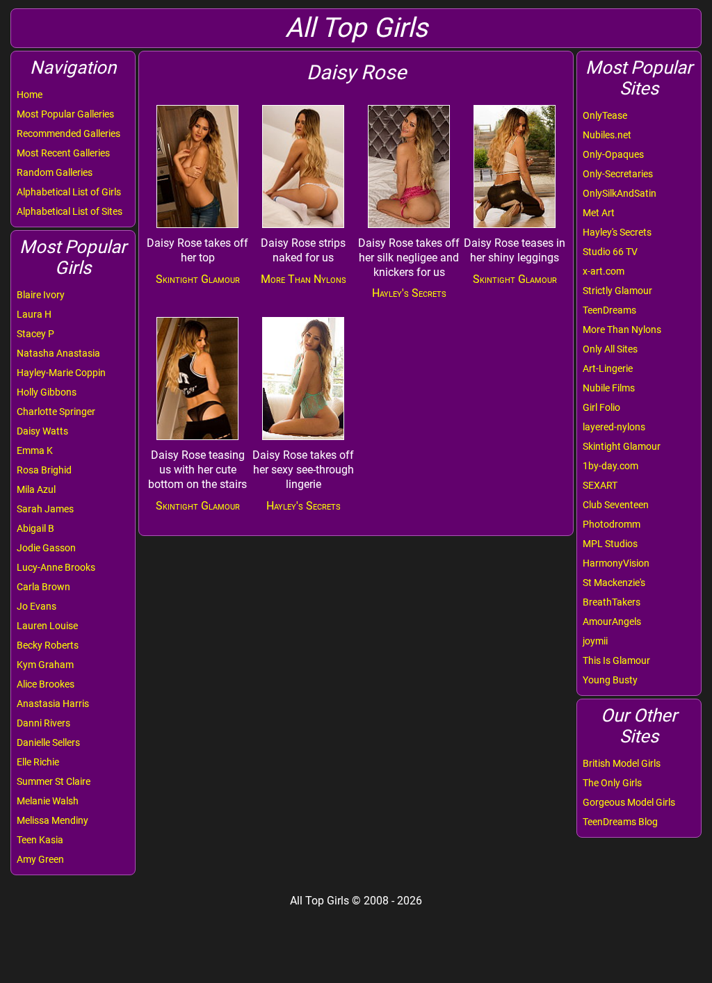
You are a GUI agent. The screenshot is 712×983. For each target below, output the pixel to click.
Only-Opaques (613, 154)
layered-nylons (614, 426)
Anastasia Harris (53, 703)
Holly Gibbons (46, 392)
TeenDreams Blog (620, 821)
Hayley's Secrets (617, 232)
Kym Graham (45, 664)
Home (29, 94)
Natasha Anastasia (58, 353)
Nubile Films (609, 387)
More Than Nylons (622, 329)
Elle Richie (38, 761)
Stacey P (35, 333)
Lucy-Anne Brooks (56, 567)
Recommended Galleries (68, 133)
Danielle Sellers (48, 742)
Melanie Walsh (48, 800)
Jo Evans (36, 606)
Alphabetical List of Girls (69, 191)
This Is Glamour (616, 660)
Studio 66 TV (610, 251)
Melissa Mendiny (52, 820)
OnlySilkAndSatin (619, 193)
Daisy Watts (42, 431)
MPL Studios (610, 543)
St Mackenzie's (614, 582)
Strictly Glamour (617, 290)
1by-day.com (610, 465)
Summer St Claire (53, 781)
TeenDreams (609, 310)
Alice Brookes (45, 684)
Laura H (34, 314)
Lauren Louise (47, 625)
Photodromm (611, 524)
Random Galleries (54, 172)
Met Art (599, 212)
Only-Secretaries (618, 173)
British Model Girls (622, 763)
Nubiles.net (607, 134)
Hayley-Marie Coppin (61, 372)
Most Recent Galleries (63, 153)
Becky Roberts (48, 645)
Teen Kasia (40, 839)
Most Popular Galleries (65, 114)
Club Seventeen (616, 504)
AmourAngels (612, 621)
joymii (595, 641)
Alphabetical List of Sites (69, 211)
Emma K (35, 450)
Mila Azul (36, 489)
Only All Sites (610, 349)
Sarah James (45, 508)
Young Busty (610, 679)
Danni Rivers (43, 723)
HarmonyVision (616, 563)
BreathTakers (611, 602)
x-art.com (603, 271)
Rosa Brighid (44, 470)
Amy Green (40, 859)
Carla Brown (43, 586)
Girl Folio (601, 407)
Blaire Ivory (41, 294)
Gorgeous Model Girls (629, 802)
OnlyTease (605, 115)
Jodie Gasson (46, 547)
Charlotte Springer (56, 411)
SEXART (600, 485)
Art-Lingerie (608, 368)
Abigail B (35, 528)
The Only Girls (612, 782)
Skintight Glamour (622, 446)
